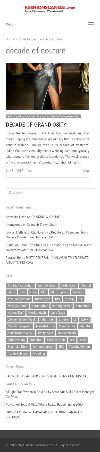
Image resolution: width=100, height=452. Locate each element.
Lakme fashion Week (22, 319)
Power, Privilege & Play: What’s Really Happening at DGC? (44, 404)
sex (72, 340)
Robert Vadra (16, 340)
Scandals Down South (42, 225)
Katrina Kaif (16, 313)
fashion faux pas (19, 299)
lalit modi (47, 319)
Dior (33, 292)
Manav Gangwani (19, 326)
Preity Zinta (45, 333)
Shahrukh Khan (18, 347)
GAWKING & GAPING (45, 217)
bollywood (68, 285)
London (63, 319)
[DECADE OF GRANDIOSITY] (47, 66)
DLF (43, 292)
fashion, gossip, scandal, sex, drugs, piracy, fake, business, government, (43, 116)
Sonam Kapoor (43, 347)
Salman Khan (56, 340)
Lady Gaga (58, 313)
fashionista (42, 299)
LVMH (85, 319)
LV (75, 319)
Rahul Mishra (67, 333)
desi (22, 292)
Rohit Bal (36, 340)
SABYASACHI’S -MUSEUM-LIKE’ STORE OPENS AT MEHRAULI (46, 376)
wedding (39, 353)
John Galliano (17, 306)
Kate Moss (82, 306)
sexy (82, 340)
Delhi (11, 292)
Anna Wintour (47, 285)
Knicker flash (37, 313)
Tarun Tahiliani (18, 353)
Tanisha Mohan (79, 347)
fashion (78, 292)
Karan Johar (40, 306)
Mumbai (85, 326)
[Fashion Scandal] (50, 9)
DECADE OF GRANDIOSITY (36, 124)
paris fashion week (20, 333)
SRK (61, 347)
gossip (69, 299)
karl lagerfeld (61, 306)
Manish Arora (45, 326)
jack (29, 171)
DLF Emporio (59, 292)
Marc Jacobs (67, 326)
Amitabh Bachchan (20, 285)
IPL (81, 299)
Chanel (86, 285)
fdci (57, 299)
